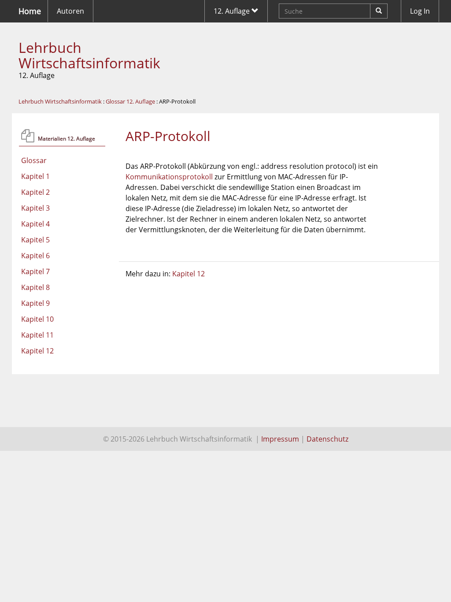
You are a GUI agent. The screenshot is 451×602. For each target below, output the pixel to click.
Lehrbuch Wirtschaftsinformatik (89, 55)
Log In (420, 11)
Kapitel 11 (37, 335)
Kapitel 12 (37, 351)
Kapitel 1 (35, 176)
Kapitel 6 (35, 255)
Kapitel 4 (35, 224)
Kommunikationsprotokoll (169, 177)
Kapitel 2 (35, 192)
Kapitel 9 (35, 303)
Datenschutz (327, 439)
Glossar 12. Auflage (130, 101)
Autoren (70, 11)
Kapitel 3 (35, 208)
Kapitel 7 (35, 271)
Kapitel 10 (37, 319)
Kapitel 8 (35, 287)
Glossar (34, 160)
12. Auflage (232, 11)
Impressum (280, 439)
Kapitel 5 (35, 240)
